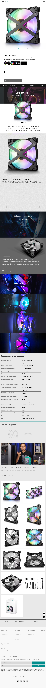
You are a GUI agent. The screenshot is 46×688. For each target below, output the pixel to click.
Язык (38, 665)
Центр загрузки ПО (4, 650)
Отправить (38, 662)
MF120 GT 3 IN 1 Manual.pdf (19, 621)
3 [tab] (22, 48)
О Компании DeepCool (19, 634)
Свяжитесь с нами (18, 637)
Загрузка (35, 621)
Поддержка (4, 630)
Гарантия (3, 640)
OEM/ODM (42, 630)
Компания (17, 630)
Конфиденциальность (5, 671)
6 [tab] (27, 48)
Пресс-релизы (31, 637)
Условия (42, 670)
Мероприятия (31, 634)
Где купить (17, 639)
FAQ (1, 638)
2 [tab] (20, 48)
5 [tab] (25, 48)
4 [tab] (23, 48)
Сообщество (31, 630)
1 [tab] (18, 48)
